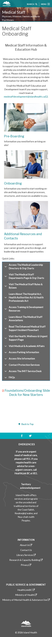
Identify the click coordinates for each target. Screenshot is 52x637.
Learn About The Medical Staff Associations (25, 318)
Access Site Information (22, 358)
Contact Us (26, 550)
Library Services (24, 554)
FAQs (12, 377)
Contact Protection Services (24, 364)
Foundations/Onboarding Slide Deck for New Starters (27, 393)
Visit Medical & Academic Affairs (27, 346)
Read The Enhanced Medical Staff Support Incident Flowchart (27, 328)
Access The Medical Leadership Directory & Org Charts (26, 266)
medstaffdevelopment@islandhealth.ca (24, 96)
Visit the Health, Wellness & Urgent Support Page (28, 338)
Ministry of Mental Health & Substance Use (24, 599)
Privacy (25, 564)
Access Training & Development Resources (26, 309)
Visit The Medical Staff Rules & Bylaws (26, 286)
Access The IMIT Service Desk (25, 371)
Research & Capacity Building (24, 559)
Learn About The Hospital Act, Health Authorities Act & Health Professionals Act (26, 297)
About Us (24, 545)
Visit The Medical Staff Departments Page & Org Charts (26, 276)
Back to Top (27, 424)
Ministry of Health (24, 594)
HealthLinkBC (24, 589)
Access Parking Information (24, 352)
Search (30, 4)
